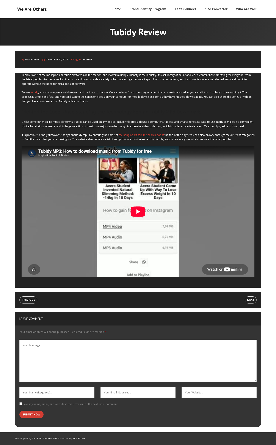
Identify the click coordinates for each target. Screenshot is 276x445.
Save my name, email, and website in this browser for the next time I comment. (70, 404)
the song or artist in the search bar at (141, 135)
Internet (87, 59)
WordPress (79, 438)
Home (116, 9)
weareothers (32, 59)
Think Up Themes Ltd (44, 438)
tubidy (34, 92)
